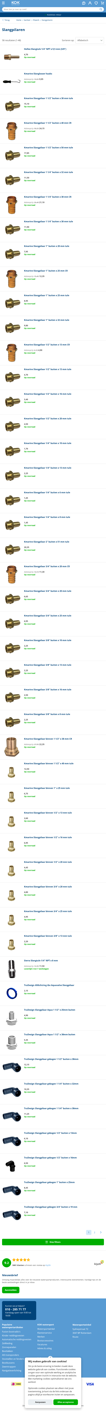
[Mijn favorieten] (96, 3)
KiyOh (48, 1265)
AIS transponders (10, 1355)
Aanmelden (11, 1290)
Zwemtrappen (9, 1366)
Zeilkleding (7, 1343)
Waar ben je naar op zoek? (102, 9)
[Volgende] (101, 1232)
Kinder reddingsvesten (13, 1335)
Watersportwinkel (46, 1328)
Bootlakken (7, 1351)
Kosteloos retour (54, 15)
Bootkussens (8, 1362)
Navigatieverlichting (11, 1370)
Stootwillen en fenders (13, 1358)
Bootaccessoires (45, 1340)
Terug (7, 20)
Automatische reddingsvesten (16, 1339)
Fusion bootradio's (11, 1331)
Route (75, 1336)
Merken (41, 1336)
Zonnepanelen (9, 1347)
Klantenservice (44, 1332)
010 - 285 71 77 (15, 1309)
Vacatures (42, 1344)
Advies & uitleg (44, 1348)
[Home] (16, 4)
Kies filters (54, 1242)
